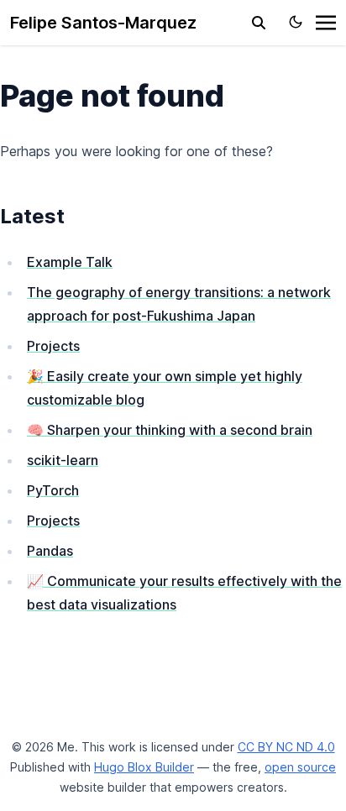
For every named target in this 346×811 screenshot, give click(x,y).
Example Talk (70, 262)
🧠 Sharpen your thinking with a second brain (169, 429)
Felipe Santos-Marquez (103, 23)
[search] (258, 22)
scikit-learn (62, 460)
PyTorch (53, 490)
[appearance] (296, 21)
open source (300, 767)
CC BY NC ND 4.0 (286, 747)
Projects (53, 345)
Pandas (50, 550)
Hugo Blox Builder (144, 767)
